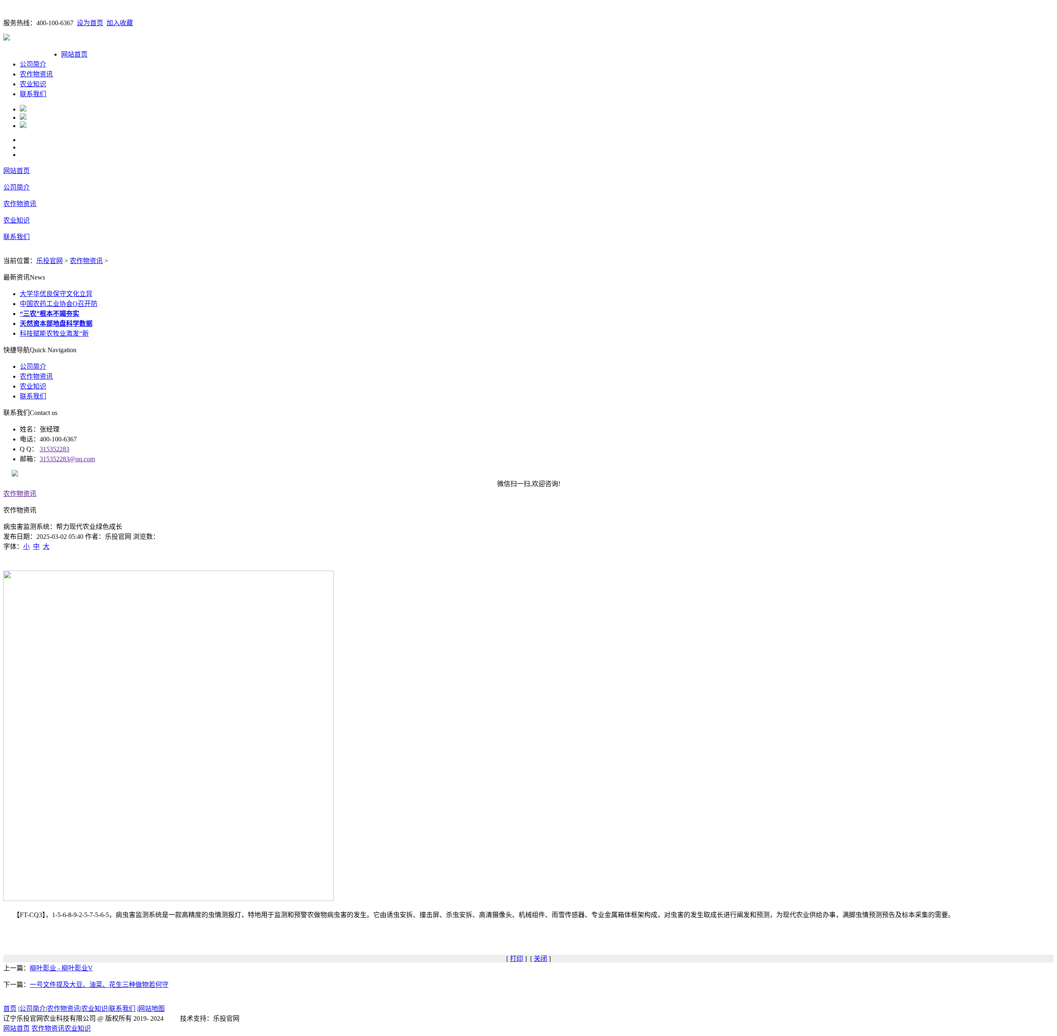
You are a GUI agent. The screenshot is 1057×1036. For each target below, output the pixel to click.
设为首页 (90, 22)
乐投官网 (49, 260)
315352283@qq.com (67, 458)
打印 (516, 958)
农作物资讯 (36, 74)
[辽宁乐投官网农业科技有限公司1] (23, 109)
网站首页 (74, 54)
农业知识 (33, 84)
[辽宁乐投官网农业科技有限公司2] (23, 117)
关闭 (540, 958)
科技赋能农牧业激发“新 (54, 333)
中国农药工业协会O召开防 (58, 303)
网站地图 (151, 1008)
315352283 (54, 449)
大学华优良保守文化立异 (56, 293)
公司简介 (33, 64)
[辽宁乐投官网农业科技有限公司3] (23, 125)
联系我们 (33, 93)
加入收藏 (120, 22)
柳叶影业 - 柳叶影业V (61, 968)
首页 (10, 1008)
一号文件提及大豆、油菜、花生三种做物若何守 (99, 984)
